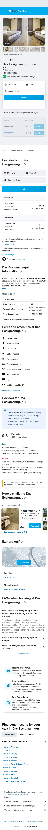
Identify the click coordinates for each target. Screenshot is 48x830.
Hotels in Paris (9, 774)
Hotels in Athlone (10, 757)
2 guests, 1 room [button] (12, 90)
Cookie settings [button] (8, 254)
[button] (4, 11)
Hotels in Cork (9, 750)
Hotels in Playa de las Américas (16, 764)
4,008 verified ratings (26, 76)
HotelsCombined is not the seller (18, 801)
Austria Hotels (14, 821)
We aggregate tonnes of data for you (19, 805)
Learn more (9, 244)
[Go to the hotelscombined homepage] (18, 11)
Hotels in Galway (10, 753)
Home (4, 821)
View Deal (35, 526)
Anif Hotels (14, 826)
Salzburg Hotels (32, 821)
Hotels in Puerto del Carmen (14, 781)
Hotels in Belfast (10, 760)
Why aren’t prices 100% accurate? (18, 810)
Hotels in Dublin (9, 767)
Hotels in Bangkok (10, 778)
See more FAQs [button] (24, 653)
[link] (15, 532)
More (4, 288)
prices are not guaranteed (18, 794)
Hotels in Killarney (10, 747)
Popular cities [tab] (9, 734)
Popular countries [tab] (27, 734)
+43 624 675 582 (10, 72)
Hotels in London (10, 771)
